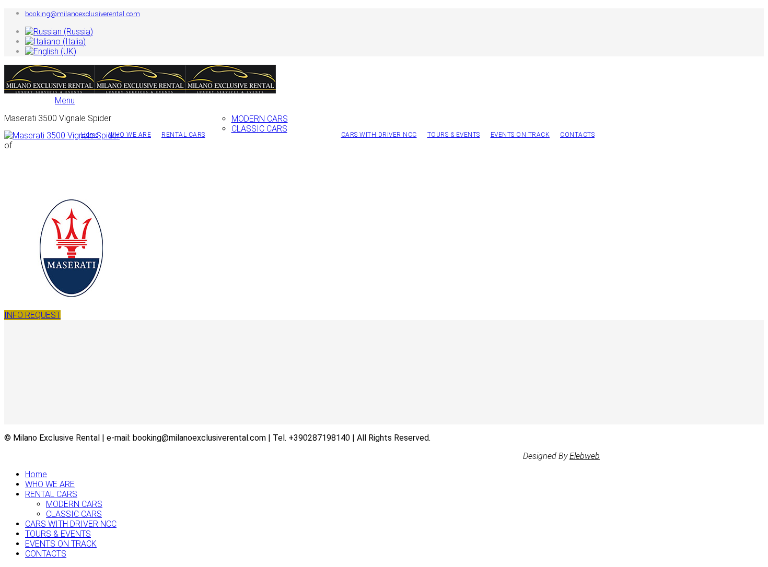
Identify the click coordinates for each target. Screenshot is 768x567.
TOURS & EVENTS (453, 134)
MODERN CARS (259, 119)
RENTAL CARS (183, 134)
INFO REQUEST (32, 315)
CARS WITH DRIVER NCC (379, 134)
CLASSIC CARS (259, 129)
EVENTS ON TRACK (520, 134)
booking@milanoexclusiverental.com (82, 14)
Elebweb (584, 456)
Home (36, 474)
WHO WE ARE (130, 134)
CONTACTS (577, 134)
